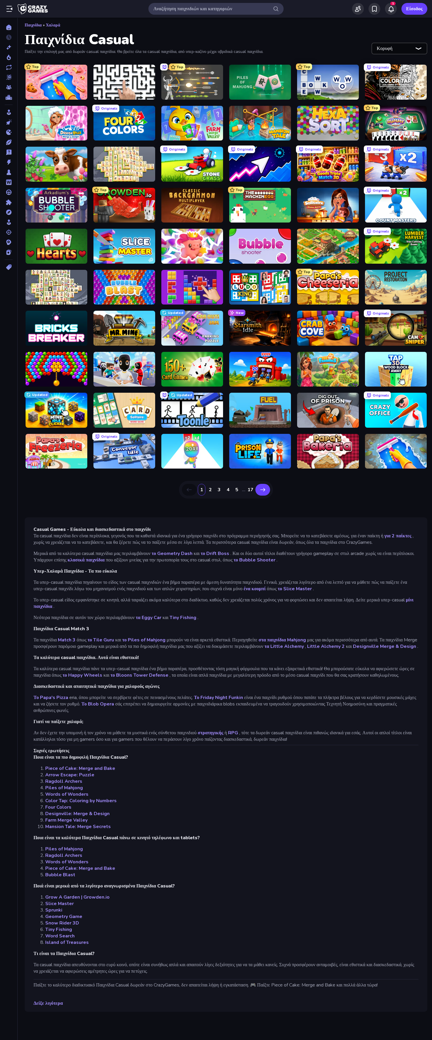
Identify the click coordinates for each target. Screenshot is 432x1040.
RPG (233, 733)
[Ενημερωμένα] (8, 67)
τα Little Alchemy (284, 646)
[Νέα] (8, 47)
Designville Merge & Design (384, 646)
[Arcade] (8, 112)
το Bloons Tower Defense (139, 675)
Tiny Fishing (183, 617)
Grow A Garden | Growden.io (77, 897)
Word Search (60, 936)
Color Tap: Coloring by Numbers (81, 800)
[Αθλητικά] (8, 142)
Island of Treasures (67, 942)
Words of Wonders (66, 794)
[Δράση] (8, 162)
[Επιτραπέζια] (8, 172)
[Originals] (8, 77)
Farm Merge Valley (66, 820)
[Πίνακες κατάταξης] (8, 97)
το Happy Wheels (82, 675)
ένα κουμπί (255, 589)
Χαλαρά (53, 25)
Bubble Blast (60, 875)
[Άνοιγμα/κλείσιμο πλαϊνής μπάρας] (9, 9)
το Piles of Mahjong (143, 640)
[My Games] (374, 9)
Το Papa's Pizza (51, 697)
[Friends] (358, 9)
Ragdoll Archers (63, 781)
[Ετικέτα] (8, 267)
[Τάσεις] (8, 57)
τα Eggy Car (148, 617)
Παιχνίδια (33, 25)
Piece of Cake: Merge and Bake (80, 768)
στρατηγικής (210, 733)
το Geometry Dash (172, 553)
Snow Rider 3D (62, 923)
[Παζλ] (8, 202)
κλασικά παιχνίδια (86, 560)
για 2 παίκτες (397, 536)
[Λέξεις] (8, 182)
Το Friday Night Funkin (218, 697)
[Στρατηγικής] (8, 242)
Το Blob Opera (97, 704)
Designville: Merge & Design (77, 813)
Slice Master (59, 903)
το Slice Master (295, 589)
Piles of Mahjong (64, 788)
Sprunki (53, 910)
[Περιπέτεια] (8, 212)
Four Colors (58, 807)
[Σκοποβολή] (8, 232)
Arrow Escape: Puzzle (69, 775)
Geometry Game (63, 916)
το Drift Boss (215, 553)
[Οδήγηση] (8, 192)
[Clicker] (8, 122)
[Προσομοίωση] (8, 222)
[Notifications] (391, 9)
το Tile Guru (101, 640)
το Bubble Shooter (254, 560)
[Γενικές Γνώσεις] (8, 152)
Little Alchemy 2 (326, 646)
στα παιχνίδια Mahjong (282, 640)
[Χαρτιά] (8, 252)
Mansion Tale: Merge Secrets (78, 826)
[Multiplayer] (8, 87)
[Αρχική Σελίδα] (8, 27)
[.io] (8, 132)
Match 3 (67, 640)
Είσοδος (414, 9)
